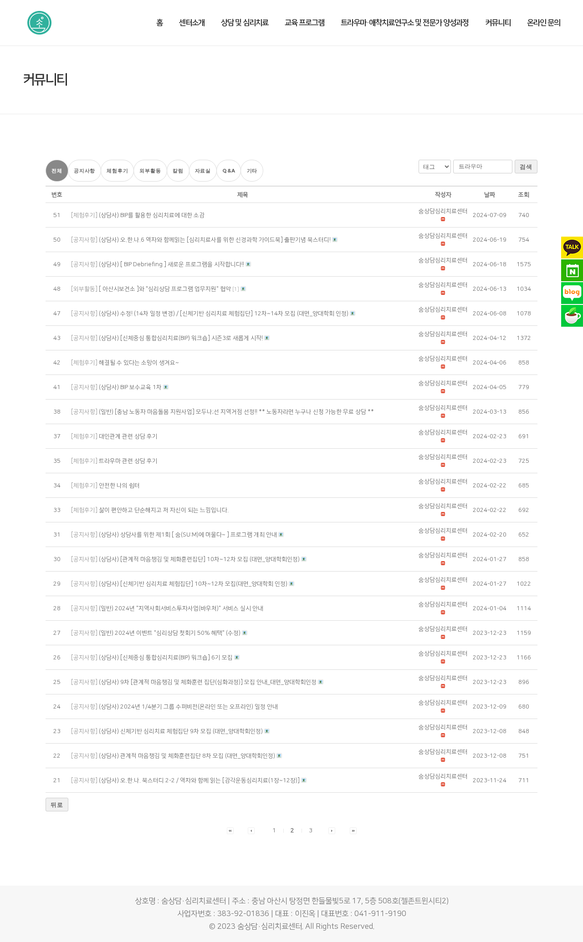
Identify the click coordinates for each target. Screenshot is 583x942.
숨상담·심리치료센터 (269, 926)
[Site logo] (39, 23)
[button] (443, 211)
